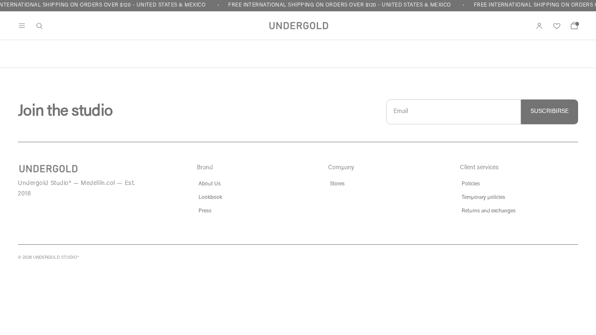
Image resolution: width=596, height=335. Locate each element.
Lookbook (210, 197)
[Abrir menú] (22, 26)
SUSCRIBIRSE (550, 112)
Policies (471, 184)
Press (205, 211)
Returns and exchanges (489, 211)
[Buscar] (39, 26)
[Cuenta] (539, 26)
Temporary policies (483, 197)
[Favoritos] (557, 26)
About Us (210, 184)
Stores (337, 184)
